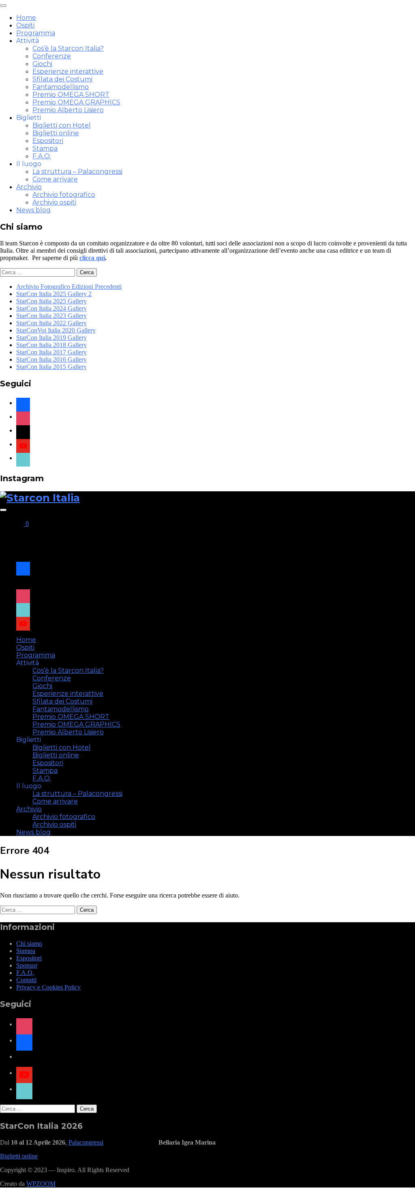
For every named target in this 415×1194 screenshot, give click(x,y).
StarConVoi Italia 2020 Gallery (56, 330)
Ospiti (25, 25)
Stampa (45, 148)
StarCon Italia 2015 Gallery (51, 366)
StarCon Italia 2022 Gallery (51, 323)
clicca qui (92, 257)
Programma (35, 33)
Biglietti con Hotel (61, 125)
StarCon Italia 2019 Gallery (51, 337)
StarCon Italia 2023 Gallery (51, 315)
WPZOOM (41, 1183)
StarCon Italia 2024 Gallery (51, 308)
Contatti (26, 980)
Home (26, 17)
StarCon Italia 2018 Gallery (51, 344)
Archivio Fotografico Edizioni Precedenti (69, 286)
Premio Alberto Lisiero (68, 110)
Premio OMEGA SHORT (70, 94)
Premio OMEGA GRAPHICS (76, 102)
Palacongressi (85, 1142)
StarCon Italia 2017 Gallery (51, 352)
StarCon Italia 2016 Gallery (51, 359)
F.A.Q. (41, 156)
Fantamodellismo (60, 87)
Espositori (47, 141)
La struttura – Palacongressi (77, 171)
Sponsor (26, 965)
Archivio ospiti (54, 202)
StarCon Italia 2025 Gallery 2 (54, 293)
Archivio (29, 187)
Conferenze (51, 56)
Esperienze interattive (67, 71)
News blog (33, 210)
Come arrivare (55, 179)
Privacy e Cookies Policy (48, 987)
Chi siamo (29, 943)
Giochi (42, 64)
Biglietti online (55, 133)
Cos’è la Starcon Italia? (68, 48)
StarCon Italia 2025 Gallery (51, 301)
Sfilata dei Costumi (62, 79)
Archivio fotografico (63, 194)
